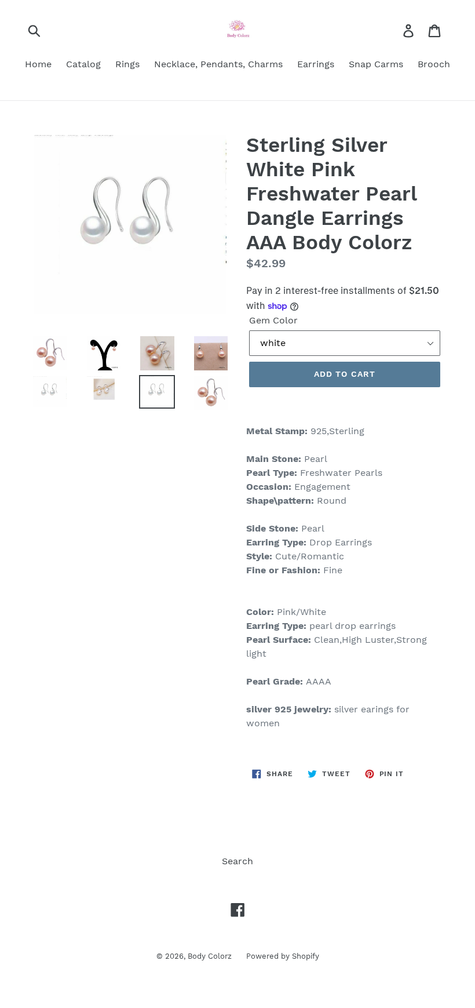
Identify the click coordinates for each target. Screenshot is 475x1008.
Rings (127, 64)
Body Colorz (210, 956)
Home (38, 64)
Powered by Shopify (282, 956)
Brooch (434, 64)
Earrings (315, 64)
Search (237, 861)
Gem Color (273, 320)
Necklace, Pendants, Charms (218, 64)
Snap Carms (376, 64)
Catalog (83, 64)
